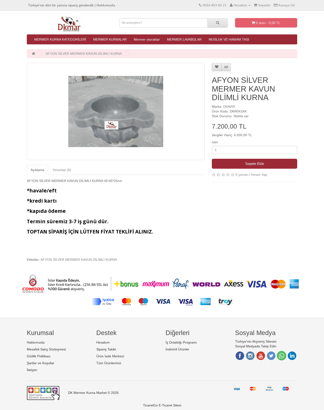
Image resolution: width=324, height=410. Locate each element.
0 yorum (242, 175)
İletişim (32, 370)
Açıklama (37, 170)
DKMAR (229, 106)
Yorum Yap (259, 175)
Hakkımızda (36, 342)
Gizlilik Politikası (39, 356)
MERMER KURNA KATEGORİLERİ (60, 39)
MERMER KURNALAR (110, 39)
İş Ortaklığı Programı (181, 342)
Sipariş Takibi (106, 349)
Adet (215, 142)
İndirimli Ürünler (177, 349)
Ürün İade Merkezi (110, 356)
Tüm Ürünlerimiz (108, 363)
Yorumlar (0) (61, 170)
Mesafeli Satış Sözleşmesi (46, 349)
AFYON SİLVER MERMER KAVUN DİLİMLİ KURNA (84, 54)
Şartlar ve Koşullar (40, 363)
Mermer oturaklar (147, 39)
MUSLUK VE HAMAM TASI (229, 39)
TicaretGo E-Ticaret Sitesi (162, 405)
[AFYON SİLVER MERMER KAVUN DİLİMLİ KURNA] (116, 111)
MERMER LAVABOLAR (184, 39)
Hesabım (103, 342)
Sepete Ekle (254, 164)
